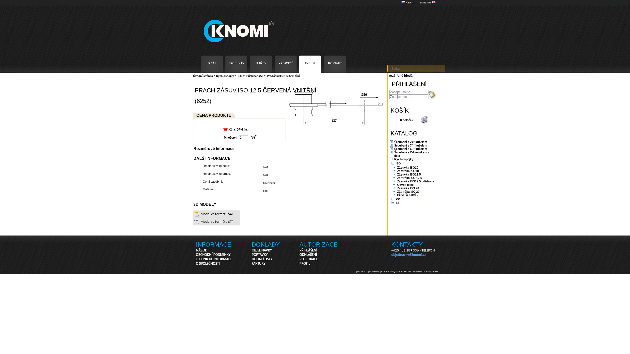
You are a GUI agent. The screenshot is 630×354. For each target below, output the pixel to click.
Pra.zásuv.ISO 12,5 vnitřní (283, 75)
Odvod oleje (405, 185)
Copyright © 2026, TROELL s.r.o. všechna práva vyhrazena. (413, 271)
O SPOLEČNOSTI (208, 264)
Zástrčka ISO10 (408, 171)
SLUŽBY (261, 63)
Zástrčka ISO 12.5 (409, 178)
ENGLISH (425, 2)
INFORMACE (213, 244)
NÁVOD (201, 250)
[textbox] (416, 68)
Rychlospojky (225, 75)
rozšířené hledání (402, 75)
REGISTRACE (308, 259)
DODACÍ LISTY (262, 259)
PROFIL (304, 264)
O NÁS (212, 63)
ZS (397, 203)
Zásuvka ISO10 (407, 167)
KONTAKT (335, 63)
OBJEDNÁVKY (262, 250)
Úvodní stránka (203, 75)
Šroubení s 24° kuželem (410, 142)
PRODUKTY (236, 63)
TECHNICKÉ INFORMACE (214, 259)
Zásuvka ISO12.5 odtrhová (415, 181)
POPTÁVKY (260, 255)
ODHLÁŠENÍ (308, 255)
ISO (240, 75)
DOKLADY (266, 244)
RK (398, 199)
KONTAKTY (407, 244)
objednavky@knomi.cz (408, 255)
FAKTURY (259, 264)
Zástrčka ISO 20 (408, 191)
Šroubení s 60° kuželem (410, 149)
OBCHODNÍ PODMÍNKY (213, 255)
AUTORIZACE (318, 244)
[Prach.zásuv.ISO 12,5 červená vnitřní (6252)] (336, 124)
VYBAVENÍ (286, 63)
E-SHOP (310, 63)
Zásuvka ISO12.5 (409, 174)
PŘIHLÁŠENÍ (308, 250)
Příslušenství (254, 75)
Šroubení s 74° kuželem (410, 145)
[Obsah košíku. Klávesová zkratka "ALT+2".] (424, 122)
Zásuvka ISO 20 (408, 188)
